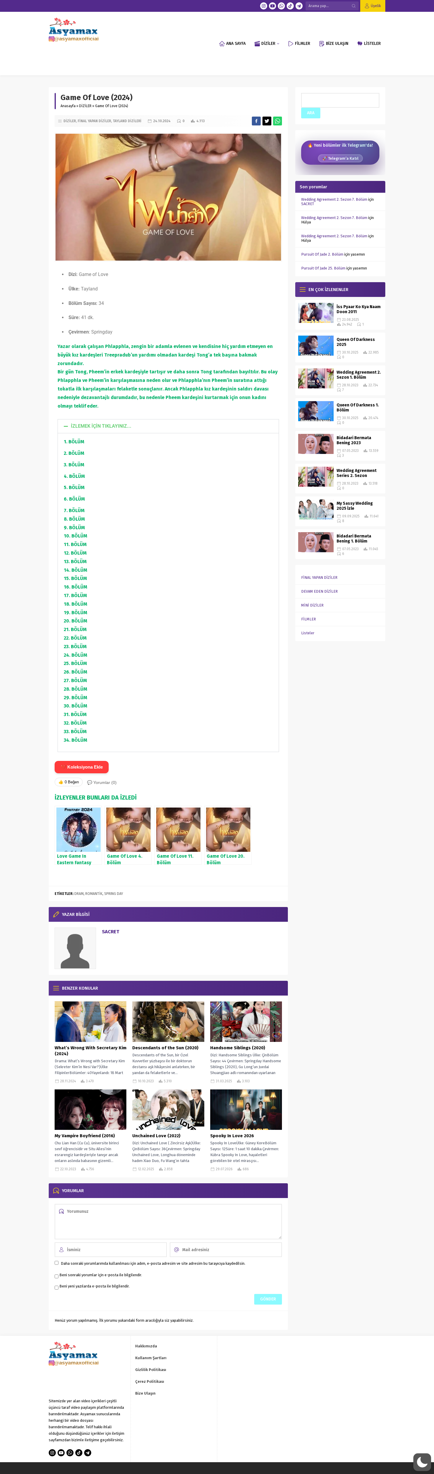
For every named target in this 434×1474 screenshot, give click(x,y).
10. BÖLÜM (75, 536)
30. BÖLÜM (75, 706)
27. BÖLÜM (75, 680)
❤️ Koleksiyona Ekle (82, 766)
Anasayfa (68, 106)
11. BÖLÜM (75, 544)
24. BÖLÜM (75, 655)
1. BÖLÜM (74, 442)
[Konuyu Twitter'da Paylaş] (266, 121)
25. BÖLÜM (75, 663)
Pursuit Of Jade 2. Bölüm (322, 254)
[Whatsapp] (281, 5)
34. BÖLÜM (75, 740)
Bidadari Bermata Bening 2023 (354, 440)
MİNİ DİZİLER (312, 605)
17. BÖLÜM (75, 595)
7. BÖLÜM (74, 510)
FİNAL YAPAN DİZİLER (94, 121)
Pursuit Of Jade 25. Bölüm (323, 268)
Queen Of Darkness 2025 (356, 342)
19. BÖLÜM (75, 612)
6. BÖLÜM (74, 499)
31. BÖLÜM (75, 714)
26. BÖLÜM (75, 672)
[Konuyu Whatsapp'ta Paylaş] (277, 121)
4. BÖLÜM (74, 476)
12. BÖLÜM (75, 553)
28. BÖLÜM (75, 689)
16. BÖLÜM (75, 587)
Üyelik (376, 6)
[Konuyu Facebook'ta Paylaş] (256, 121)
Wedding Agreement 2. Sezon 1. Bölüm (359, 375)
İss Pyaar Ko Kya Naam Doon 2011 (359, 309)
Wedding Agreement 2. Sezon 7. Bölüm (334, 199)
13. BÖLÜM (75, 561)
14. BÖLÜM (75, 570)
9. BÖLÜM (74, 527)
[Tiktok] (290, 5)
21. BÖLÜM (75, 629)
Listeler (307, 633)
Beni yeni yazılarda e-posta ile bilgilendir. (94, 1286)
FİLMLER (308, 619)
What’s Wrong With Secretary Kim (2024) (90, 1050)
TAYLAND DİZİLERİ (127, 121)
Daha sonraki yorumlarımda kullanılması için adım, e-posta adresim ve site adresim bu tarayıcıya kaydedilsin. (153, 1263)
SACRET (110, 932)
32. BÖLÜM (75, 723)
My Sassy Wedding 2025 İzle (355, 506)
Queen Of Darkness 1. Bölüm (358, 408)
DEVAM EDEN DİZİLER (319, 591)
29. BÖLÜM (75, 697)
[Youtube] (272, 5)
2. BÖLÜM (74, 453)
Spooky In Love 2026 (232, 1135)
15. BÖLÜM (75, 578)
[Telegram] (299, 5)
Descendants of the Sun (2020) (165, 1047)
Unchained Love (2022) (156, 1135)
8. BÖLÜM (74, 519)
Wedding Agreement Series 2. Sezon (356, 473)
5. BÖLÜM (74, 487)
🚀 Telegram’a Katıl (340, 158)
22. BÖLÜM (75, 638)
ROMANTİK (93, 894)
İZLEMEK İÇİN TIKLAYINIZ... (101, 426)
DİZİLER (85, 106)
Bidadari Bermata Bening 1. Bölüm (354, 539)
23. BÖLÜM (75, 646)
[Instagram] (263, 5)
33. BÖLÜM (75, 731)
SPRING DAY (113, 894)
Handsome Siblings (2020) (237, 1047)
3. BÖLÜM (74, 465)
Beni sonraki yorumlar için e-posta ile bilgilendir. (100, 1275)
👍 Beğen (68, 782)
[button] (168, 426)
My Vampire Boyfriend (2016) (85, 1135)
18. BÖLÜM (75, 604)
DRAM (79, 894)
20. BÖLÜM (75, 621)
